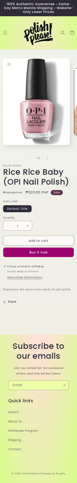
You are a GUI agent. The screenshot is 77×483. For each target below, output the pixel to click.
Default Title (17, 209)
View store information (25, 277)
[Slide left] (29, 158)
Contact (14, 449)
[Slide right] (47, 158)
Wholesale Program (23, 431)
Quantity (9, 218)
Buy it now (38, 252)
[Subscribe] (64, 385)
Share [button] (12, 302)
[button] (5, 32)
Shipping (14, 440)
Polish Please (31, 473)
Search (13, 412)
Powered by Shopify (52, 473)
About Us (15, 421)
